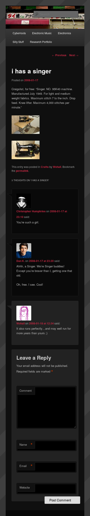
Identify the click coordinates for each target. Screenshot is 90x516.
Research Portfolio (41, 42)
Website (24, 487)
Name (26, 444)
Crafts (45, 167)
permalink (22, 171)
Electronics (64, 33)
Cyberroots (19, 33)
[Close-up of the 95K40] (26, 158)
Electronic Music (42, 33)
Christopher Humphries (31, 211)
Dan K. (20, 261)
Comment (25, 390)
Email (26, 465)
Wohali (57, 167)
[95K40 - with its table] (26, 133)
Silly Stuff (18, 42)
